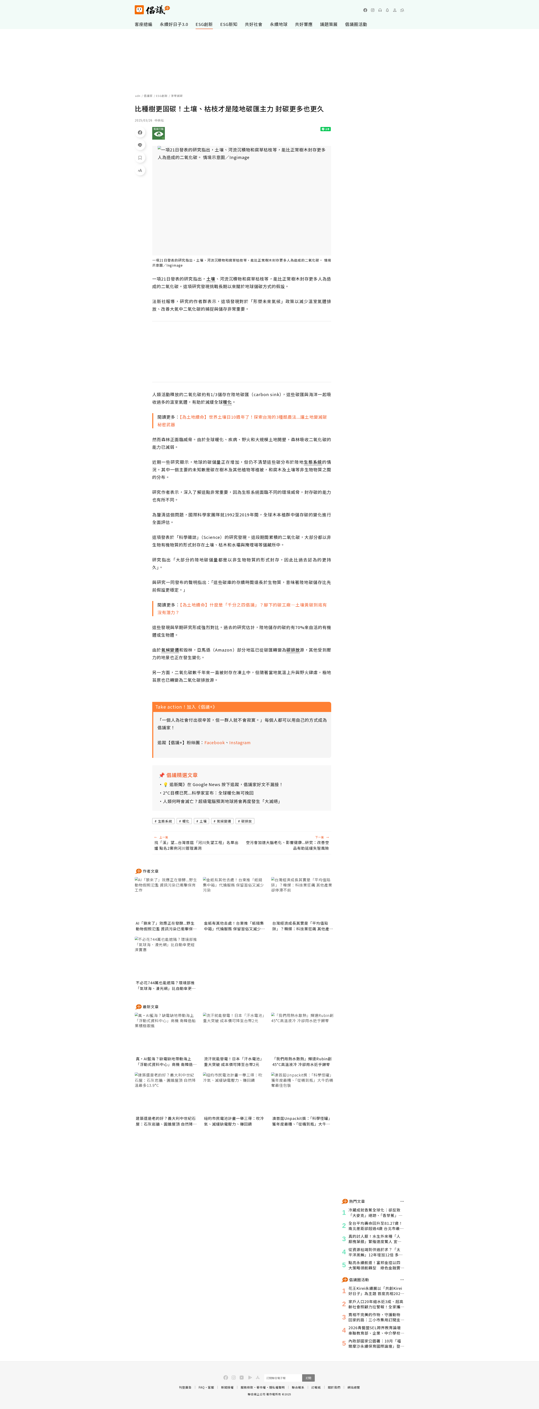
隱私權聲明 (277, 1387)
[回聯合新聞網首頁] (139, 9)
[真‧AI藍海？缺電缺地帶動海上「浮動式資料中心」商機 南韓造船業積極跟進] (166, 1034)
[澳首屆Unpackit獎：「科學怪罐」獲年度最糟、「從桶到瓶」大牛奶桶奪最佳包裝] (302, 1093)
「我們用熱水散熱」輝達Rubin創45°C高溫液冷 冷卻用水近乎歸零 (302, 1061)
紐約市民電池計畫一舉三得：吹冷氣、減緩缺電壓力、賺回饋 (234, 1121)
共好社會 (254, 24)
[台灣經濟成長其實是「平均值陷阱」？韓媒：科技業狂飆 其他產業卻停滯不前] (302, 898)
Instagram (240, 742)
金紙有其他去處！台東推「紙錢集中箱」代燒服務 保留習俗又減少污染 (234, 926)
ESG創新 (204, 24)
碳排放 (246, 821)
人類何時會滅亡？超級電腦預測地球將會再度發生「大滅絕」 (222, 801)
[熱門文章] (402, 1201)
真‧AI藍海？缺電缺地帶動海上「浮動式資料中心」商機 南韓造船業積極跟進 (166, 1061)
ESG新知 (228, 24)
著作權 (261, 1387)
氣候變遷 (224, 821)
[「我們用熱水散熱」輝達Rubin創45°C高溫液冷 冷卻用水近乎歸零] (302, 1034)
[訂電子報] (387, 10)
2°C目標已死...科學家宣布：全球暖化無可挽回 (208, 793)
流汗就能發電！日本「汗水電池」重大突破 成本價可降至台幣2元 (234, 1061)
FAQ (202, 1387)
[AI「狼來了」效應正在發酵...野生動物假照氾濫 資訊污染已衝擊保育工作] (166, 898)
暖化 (185, 821)
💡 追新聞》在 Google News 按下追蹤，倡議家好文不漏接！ (223, 784)
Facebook (214, 742)
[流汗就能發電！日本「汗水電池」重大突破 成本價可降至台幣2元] (234, 1034)
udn (137, 95)
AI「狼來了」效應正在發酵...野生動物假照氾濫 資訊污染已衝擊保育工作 (166, 926)
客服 (211, 1387)
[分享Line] (140, 145)
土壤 (203, 821)
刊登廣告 (185, 1387)
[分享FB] (140, 132)
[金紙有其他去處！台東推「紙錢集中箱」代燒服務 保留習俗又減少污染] (234, 898)
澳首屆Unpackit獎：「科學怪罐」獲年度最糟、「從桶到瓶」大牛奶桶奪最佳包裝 (302, 1121)
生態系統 (165, 821)
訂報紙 (316, 1387)
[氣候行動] (158, 133)
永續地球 (279, 24)
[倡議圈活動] (402, 1279)
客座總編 (143, 24)
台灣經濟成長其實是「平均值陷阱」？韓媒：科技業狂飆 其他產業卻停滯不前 (302, 926)
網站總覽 (353, 1387)
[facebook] (365, 10)
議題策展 (329, 24)
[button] (402, 10)
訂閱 (308, 1378)
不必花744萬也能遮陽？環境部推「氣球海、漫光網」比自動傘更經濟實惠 (166, 985)
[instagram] (373, 10)
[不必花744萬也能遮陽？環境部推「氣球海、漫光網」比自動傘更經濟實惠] (166, 958)
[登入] (395, 10)
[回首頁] (152, 9)
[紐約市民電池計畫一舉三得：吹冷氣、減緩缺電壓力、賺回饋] (234, 1093)
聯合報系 (298, 1387)
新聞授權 (227, 1387)
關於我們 (334, 1387)
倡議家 (148, 95)
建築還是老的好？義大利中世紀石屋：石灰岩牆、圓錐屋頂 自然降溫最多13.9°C (166, 1121)
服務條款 (247, 1387)
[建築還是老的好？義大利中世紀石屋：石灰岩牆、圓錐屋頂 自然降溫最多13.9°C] (166, 1093)
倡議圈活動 (356, 24)
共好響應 (304, 24)
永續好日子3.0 (174, 24)
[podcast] (380, 10)
